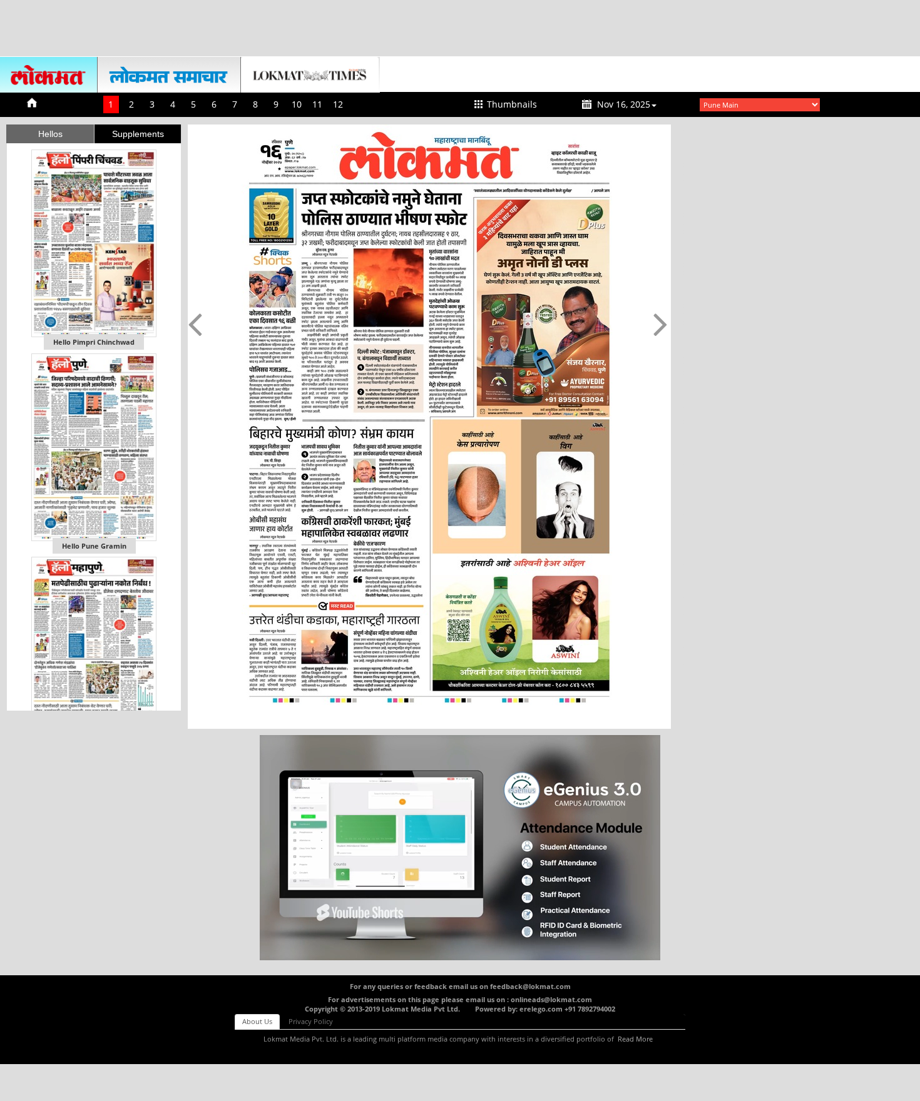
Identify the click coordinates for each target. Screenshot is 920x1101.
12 (338, 104)
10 (297, 104)
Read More (635, 1038)
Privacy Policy (311, 1021)
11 (317, 104)
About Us (257, 1021)
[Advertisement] (460, 28)
